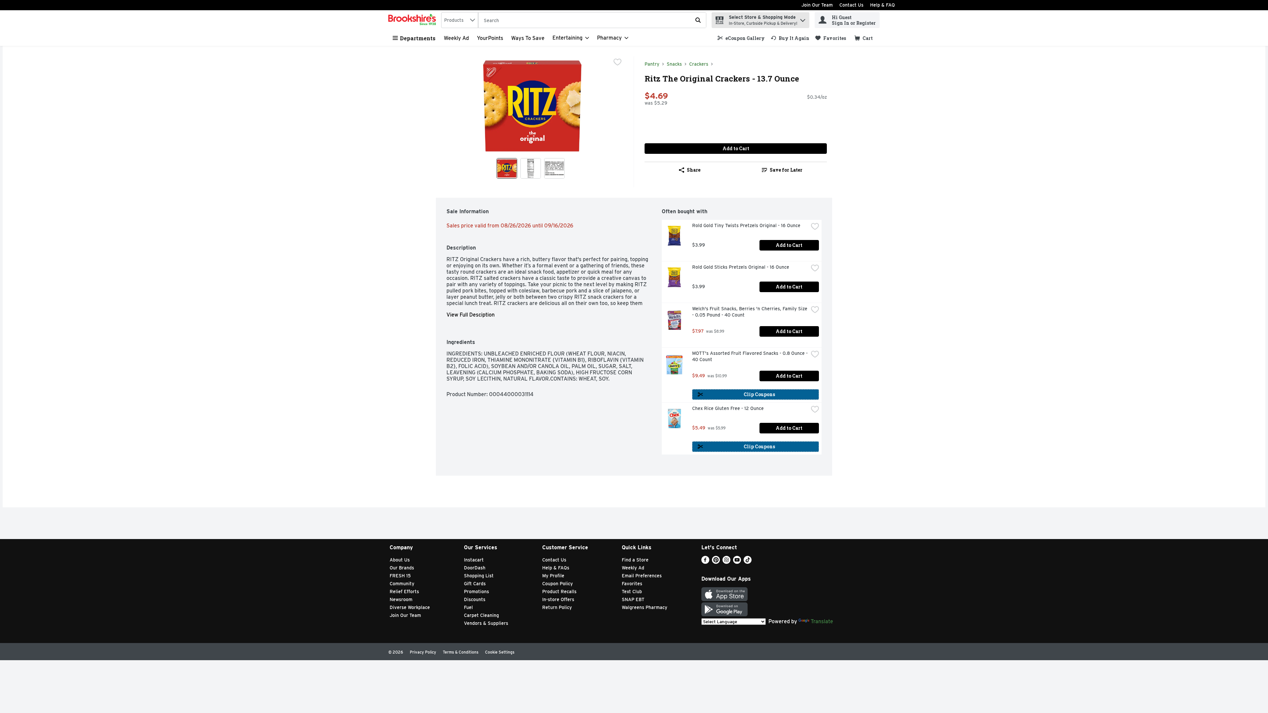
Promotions (476, 591)
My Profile (553, 575)
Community (402, 583)
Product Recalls (559, 591)
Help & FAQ (882, 5)
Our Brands (402, 567)
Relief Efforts (404, 591)
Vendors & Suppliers (486, 623)
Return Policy (557, 607)
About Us (400, 559)
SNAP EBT (633, 599)
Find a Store (635, 559)
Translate (822, 621)
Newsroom (401, 599)
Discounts (474, 599)
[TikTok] (748, 562)
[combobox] (459, 20)
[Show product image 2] (530, 168)
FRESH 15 (400, 575)
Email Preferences (642, 575)
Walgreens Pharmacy (644, 607)
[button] (802, 18)
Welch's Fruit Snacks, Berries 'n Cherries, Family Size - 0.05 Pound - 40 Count (750, 312)
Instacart (474, 559)
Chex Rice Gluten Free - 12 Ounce (728, 408)
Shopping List (479, 575)
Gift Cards (475, 583)
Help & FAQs (555, 567)
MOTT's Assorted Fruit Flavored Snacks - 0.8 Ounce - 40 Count (750, 356)
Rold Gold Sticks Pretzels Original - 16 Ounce (740, 267)
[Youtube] (737, 562)
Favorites (632, 583)
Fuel (468, 607)
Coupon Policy (557, 583)
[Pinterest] (716, 562)
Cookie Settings (499, 652)
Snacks (674, 64)
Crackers (698, 64)
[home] (413, 20)
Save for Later (786, 170)
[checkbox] (617, 62)
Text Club (632, 591)
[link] (741, 38)
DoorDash (474, 567)
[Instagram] (726, 562)
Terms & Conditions (460, 652)
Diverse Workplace (410, 607)
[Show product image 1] (507, 168)
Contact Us (851, 5)
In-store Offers (558, 599)
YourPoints (490, 38)
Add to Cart (735, 148)
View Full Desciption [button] (470, 315)
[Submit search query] (698, 20)
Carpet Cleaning (481, 615)
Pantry (652, 64)
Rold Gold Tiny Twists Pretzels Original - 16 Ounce (746, 225)
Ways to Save (528, 38)
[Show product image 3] (554, 168)
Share (693, 170)
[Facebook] (705, 562)
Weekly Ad (456, 38)
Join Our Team (817, 5)
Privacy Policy (423, 652)
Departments (418, 38)
